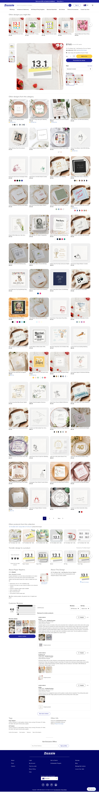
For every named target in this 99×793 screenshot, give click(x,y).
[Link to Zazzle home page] (9, 5)
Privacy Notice (64, 789)
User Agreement (57, 789)
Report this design (84, 582)
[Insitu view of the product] (40, 66)
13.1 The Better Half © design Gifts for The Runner (20, 526)
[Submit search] (69, 5)
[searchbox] (43, 5)
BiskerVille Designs (82, 50)
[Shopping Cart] (92, 5)
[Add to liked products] (61, 45)
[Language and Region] (86, 5)
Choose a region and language (48, 776)
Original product (47, 645)
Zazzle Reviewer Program (44, 623)
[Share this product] (57, 45)
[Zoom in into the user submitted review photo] (12, 623)
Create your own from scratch (44, 583)
